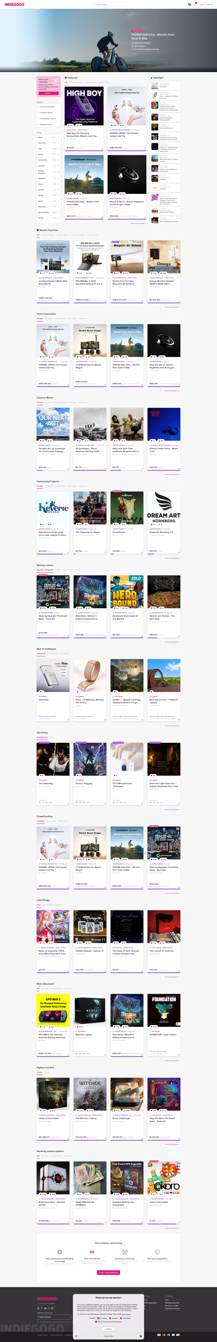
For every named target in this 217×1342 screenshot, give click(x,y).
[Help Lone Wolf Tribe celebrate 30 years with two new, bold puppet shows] (127, 424)
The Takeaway (46, 783)
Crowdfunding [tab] (59, 318)
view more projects (138, 223)
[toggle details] (103, 150)
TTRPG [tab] (58, 570)
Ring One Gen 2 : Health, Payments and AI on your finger (162, 367)
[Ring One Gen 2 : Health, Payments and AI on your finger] (127, 174)
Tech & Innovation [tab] (76, 82)
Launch (48, 93)
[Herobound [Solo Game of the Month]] (127, 591)
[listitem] (49, 137)
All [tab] (66, 82)
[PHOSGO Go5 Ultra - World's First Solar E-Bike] (84, 174)
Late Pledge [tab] (71, 318)
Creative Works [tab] (90, 82)
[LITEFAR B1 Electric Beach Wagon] (90, 340)
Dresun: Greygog (84, 783)
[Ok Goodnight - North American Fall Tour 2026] (90, 424)
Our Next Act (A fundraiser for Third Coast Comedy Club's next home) (52, 451)
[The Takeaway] (53, 759)
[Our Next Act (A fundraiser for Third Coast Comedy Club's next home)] (53, 424)
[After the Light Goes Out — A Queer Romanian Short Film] (163, 759)
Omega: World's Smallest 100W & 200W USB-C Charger (162, 284)
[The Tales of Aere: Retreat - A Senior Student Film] (127, 926)
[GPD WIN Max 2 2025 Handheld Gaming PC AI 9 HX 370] (90, 256)
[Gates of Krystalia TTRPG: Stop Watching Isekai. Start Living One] (53, 926)
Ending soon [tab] (82, 318)
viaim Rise (43, 699)
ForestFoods (119, 532)
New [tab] (51, 737)
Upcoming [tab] (48, 318)
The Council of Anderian (162, 951)
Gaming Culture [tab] (104, 82)
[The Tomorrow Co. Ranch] (90, 508)
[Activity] (195, 4)
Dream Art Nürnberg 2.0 (161, 532)
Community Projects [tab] (77, 235)
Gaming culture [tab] (92, 235)
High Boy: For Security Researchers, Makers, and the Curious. (81, 136)
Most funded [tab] (51, 821)
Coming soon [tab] (42, 737)
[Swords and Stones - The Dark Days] (163, 591)
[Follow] (78, 692)
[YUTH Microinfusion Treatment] (127, 759)
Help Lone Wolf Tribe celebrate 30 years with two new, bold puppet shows (127, 451)
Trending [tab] (40, 821)
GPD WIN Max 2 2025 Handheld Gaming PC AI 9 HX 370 (89, 284)
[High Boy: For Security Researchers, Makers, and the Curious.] (84, 106)
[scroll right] (144, 82)
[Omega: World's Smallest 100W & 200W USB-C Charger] (163, 256)
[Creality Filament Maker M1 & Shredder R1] (53, 256)
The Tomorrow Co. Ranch (88, 532)
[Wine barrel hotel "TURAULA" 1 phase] (163, 675)
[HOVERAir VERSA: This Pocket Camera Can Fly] (127, 106)
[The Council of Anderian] (163, 926)
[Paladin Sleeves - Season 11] (90, 926)
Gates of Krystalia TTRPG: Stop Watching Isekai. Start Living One (52, 954)
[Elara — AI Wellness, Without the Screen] (90, 675)
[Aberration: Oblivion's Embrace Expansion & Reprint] (90, 591)
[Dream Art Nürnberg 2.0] (163, 508)
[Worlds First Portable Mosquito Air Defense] (127, 256)
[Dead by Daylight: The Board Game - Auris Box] (53, 591)
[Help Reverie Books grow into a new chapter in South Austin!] (53, 508)
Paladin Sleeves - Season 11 (89, 951)
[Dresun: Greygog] (90, 759)
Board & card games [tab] (45, 570)
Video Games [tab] (68, 570)
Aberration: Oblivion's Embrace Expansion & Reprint (86, 619)
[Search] (95, 4)
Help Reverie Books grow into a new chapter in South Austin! (53, 535)
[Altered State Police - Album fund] (163, 424)
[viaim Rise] (53, 675)
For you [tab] (40, 318)
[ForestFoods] (127, 508)
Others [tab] (77, 570)
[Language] (190, 4)
